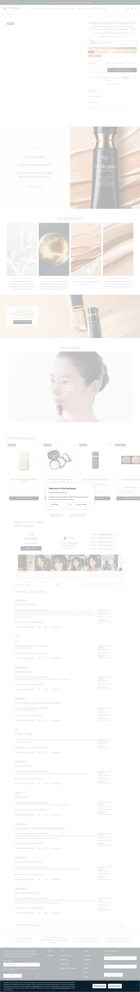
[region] (70, 986)
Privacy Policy (36, 986)
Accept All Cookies (114, 986)
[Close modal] (91, 485)
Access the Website (81, 504)
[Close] (136, 985)
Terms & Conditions (64, 988)
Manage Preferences (99, 986)
